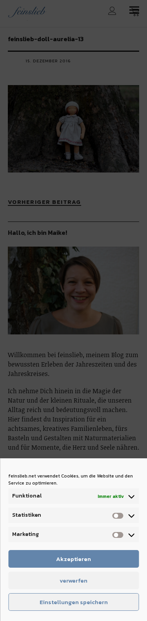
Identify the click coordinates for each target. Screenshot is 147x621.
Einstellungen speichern (74, 601)
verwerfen (73, 580)
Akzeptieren (73, 558)
